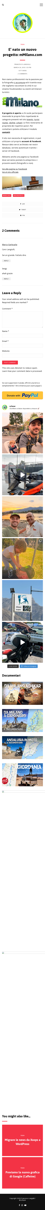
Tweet (23, 210)
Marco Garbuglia (9, 244)
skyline (12, 122)
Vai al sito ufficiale (10, 172)
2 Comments (22, 74)
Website (6, 351)
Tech (22, 44)
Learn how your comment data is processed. (22, 371)
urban (19, 122)
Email (5, 341)
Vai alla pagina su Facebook (14, 169)
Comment (7, 308)
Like (23, 204)
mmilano (7, 195)
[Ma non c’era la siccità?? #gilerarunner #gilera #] (22, 474)
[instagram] (22, 1205)
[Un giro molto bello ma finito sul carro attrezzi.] (22, 642)
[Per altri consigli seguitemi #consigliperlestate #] (22, 600)
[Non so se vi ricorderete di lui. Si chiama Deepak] (22, 516)
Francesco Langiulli (22, 64)
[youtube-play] (25, 1205)
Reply (6, 261)
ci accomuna (19, 82)
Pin (23, 215)
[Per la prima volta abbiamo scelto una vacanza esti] (22, 558)
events (30, 119)
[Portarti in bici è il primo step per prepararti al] (22, 433)
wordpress (19, 195)
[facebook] (19, 1205)
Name (5, 331)
